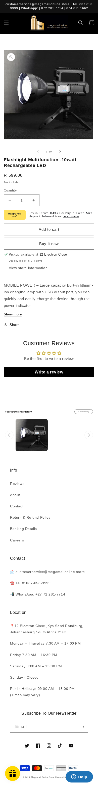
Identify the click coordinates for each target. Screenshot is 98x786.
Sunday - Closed (24, 677)
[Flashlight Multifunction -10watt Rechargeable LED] (32, 435)
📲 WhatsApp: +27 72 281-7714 (37, 594)
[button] (6, 22)
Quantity (10, 190)
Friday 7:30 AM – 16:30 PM (33, 655)
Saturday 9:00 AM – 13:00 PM (36, 666)
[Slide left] (37, 151)
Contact (16, 506)
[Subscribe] (82, 727)
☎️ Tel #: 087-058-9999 (30, 583)
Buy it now (49, 244)
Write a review (49, 372)
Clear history (83, 412)
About (15, 495)
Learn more (71, 216)
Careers (17, 540)
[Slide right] (60, 151)
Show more (13, 314)
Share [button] (15, 325)
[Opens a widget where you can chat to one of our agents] (79, 777)
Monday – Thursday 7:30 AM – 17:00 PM (45, 643)
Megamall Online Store (43, 777)
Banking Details (23, 529)
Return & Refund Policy (30, 517)
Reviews (17, 484)
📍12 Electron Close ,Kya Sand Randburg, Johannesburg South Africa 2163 (46, 629)
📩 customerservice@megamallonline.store (47, 572)
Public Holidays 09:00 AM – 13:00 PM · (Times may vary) (43, 692)
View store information (28, 268)
